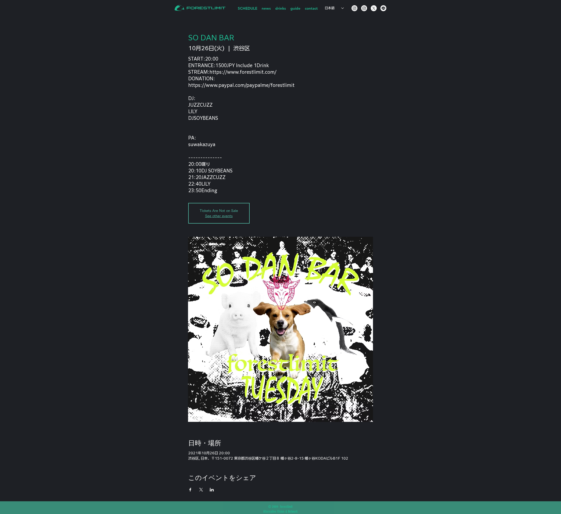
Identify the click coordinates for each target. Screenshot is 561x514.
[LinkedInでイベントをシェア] (212, 489)
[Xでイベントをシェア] (201, 489)
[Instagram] (354, 8)
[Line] (383, 8)
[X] (374, 8)
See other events (219, 216)
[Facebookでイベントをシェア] (190, 489)
